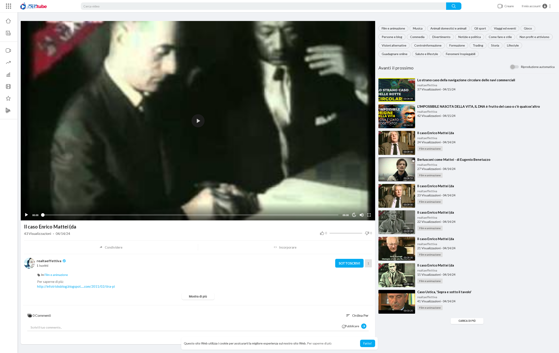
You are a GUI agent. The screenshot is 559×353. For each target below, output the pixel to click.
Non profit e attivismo (534, 37)
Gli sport (480, 28)
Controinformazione (428, 45)
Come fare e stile (500, 37)
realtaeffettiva (427, 85)
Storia (495, 45)
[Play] (26, 215)
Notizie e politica (469, 37)
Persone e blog (392, 37)
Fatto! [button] (367, 343)
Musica (418, 28)
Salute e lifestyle (426, 54)
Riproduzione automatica (538, 67)
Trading (478, 45)
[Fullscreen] (369, 215)
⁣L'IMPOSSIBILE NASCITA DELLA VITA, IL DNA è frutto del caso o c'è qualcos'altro (478, 106)
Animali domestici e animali (448, 28)
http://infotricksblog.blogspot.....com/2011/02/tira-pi (76, 286)
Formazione (457, 45)
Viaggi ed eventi (505, 28)
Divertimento (441, 37)
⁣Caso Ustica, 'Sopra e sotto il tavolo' (444, 292)
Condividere (113, 247)
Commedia (417, 37)
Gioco (528, 28)
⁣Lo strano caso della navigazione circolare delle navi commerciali (466, 80)
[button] (536, 6)
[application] (198, 120)
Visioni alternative (394, 45)
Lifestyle (513, 45)
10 (354, 215)
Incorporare (288, 247)
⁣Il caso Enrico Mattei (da (435, 133)
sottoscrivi (349, 263)
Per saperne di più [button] (319, 343)
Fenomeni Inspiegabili (460, 54)
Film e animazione (393, 28)
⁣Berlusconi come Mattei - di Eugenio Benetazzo (453, 159)
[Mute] (361, 215)
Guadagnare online (394, 54)
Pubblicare (353, 326)
